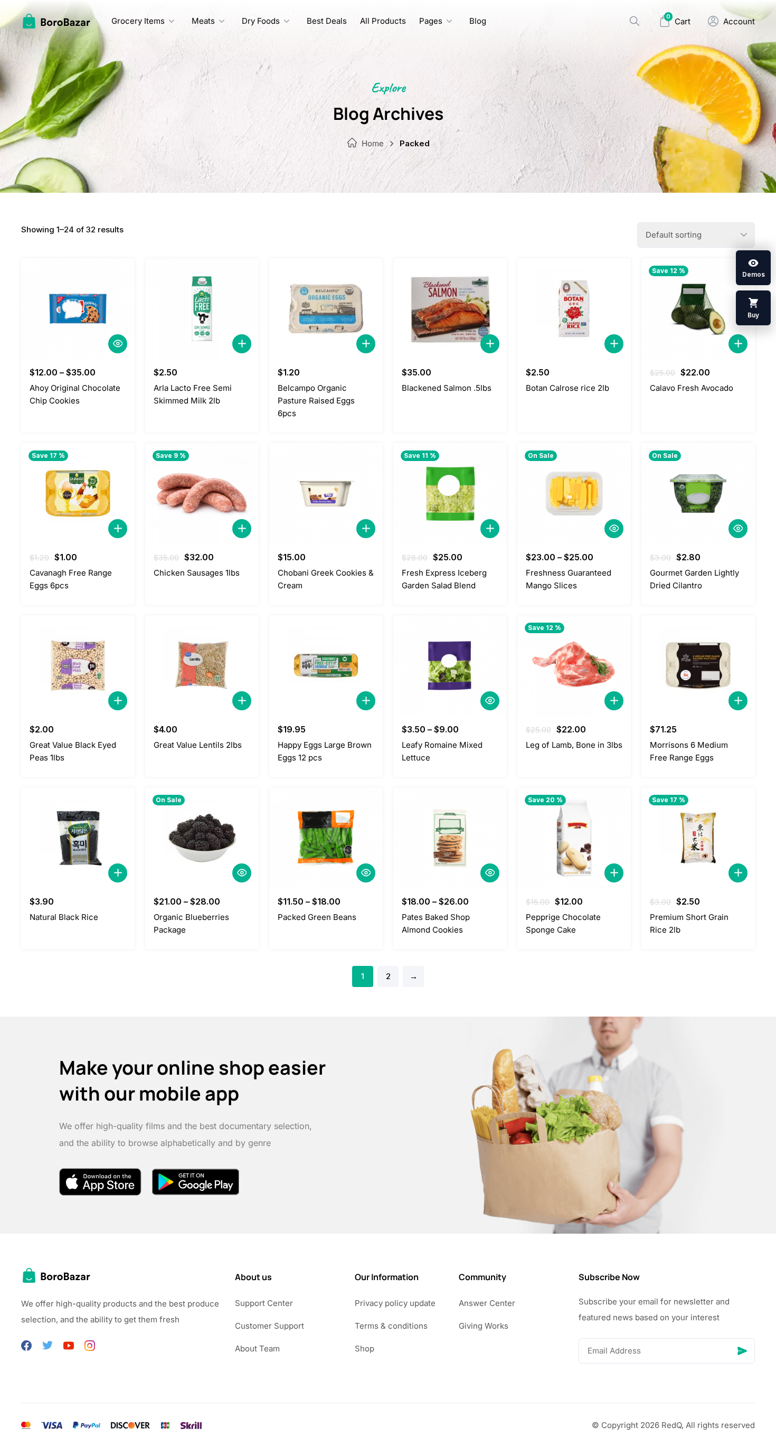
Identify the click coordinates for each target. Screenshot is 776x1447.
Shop (364, 1348)
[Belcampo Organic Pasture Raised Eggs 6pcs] (326, 309)
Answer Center (487, 1303)
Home (373, 143)
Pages (430, 21)
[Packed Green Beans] (326, 838)
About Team (257, 1348)
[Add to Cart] (241, 343)
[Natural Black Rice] (78, 838)
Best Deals (327, 21)
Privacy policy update (395, 1303)
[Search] (634, 21)
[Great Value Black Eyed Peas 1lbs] (78, 666)
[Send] (742, 1351)
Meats (203, 21)
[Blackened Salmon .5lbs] (450, 309)
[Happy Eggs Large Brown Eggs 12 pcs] (326, 666)
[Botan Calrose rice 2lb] (574, 309)
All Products (383, 21)
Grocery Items (138, 21)
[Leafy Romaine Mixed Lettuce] (450, 666)
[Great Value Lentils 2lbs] (202, 666)
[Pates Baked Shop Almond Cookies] (450, 838)
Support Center (264, 1303)
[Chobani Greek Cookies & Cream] (326, 493)
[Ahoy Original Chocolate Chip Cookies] (78, 309)
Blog (477, 21)
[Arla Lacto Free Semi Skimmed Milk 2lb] (202, 309)
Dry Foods (261, 21)
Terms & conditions (391, 1326)
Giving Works (483, 1326)
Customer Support (269, 1326)
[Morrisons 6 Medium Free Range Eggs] (698, 666)
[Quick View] (117, 343)
